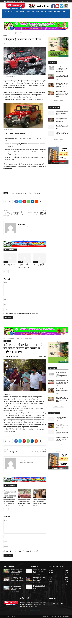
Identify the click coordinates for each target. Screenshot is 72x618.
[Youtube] (67, 1)
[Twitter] (65, 1)
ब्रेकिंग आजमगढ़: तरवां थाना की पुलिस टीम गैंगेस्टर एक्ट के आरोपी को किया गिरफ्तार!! (62, 120)
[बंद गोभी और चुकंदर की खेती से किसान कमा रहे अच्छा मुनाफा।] (10, 258)
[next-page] (7, 271)
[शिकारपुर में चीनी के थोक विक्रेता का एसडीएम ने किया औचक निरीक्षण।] (51, 113)
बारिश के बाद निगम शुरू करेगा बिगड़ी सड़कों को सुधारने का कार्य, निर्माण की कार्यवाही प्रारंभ (17, 571)
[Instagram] (63, 1)
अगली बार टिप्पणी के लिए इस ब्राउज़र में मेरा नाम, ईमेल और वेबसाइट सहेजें (22, 313)
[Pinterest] (24, 201)
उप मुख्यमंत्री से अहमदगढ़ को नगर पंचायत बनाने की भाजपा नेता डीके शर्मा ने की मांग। (62, 134)
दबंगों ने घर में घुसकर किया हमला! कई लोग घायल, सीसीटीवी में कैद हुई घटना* (62, 127)
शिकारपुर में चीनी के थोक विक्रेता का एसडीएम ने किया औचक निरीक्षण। (62, 113)
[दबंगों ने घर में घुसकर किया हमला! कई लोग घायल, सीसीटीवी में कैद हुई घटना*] (51, 127)
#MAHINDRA (19, 193)
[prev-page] (5, 271)
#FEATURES (11, 193)
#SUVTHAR (25, 193)
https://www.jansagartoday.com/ (25, 226)
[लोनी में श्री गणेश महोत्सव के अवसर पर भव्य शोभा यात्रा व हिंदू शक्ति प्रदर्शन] (6, 588)
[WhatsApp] (28, 201)
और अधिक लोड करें (58, 100)
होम (4, 33)
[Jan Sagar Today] (15, 6)
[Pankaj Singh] (5, 44)
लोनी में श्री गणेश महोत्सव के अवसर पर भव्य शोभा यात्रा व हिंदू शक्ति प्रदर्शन (17, 588)
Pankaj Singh (10, 44)
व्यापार (7, 33)
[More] (40, 201)
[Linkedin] (32, 201)
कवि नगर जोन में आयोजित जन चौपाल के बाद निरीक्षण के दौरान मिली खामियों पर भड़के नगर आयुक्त (14, 214)
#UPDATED (37, 193)
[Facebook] (60, 1)
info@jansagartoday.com (33, 610)
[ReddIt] (36, 201)
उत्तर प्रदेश (6, 262)
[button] (66, 16)
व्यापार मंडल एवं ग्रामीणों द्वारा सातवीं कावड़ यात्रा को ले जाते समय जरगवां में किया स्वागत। (24, 265)
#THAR (31, 193)
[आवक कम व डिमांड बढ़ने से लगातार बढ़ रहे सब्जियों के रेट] (39, 258)
